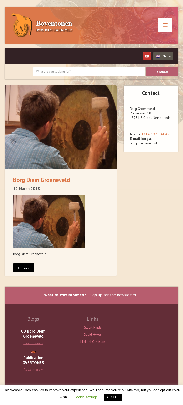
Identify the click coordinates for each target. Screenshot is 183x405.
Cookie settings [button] (86, 397)
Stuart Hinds (92, 327)
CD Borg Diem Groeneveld (33, 334)
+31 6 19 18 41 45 (155, 134)
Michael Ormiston (92, 341)
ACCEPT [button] (113, 397)
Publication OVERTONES (33, 360)
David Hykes (93, 334)
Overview (23, 268)
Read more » (33, 343)
